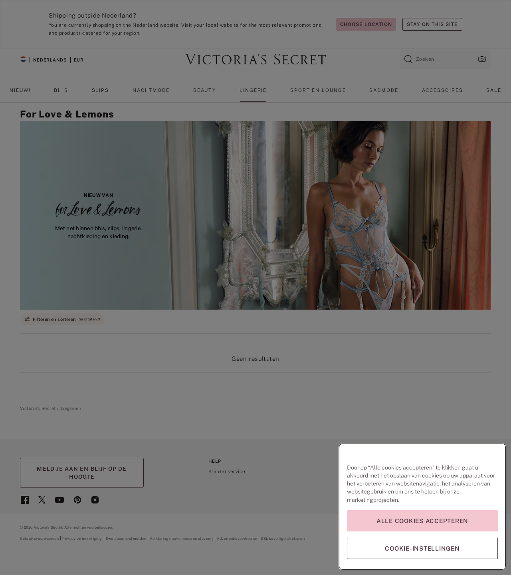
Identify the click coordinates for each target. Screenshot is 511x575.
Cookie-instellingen (422, 548)
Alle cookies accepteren (422, 520)
